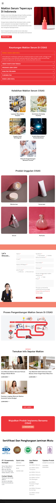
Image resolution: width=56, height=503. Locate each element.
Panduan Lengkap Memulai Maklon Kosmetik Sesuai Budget (12, 397)
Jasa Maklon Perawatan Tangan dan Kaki (34, 483)
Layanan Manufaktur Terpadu (17, 114)
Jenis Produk (20, 270)
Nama (18, 254)
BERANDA (18, 463)
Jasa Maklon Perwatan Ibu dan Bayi (35, 489)
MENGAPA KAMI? (20, 465)
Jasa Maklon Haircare (34, 472)
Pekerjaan (39, 268)
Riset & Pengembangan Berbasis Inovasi (28, 159)
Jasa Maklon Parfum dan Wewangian (34, 478)
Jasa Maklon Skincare (34, 465)
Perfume (42, 235)
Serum (14, 235)
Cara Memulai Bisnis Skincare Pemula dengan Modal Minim (13, 373)
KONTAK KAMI (19, 471)
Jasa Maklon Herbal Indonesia (34, 493)
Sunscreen (42, 204)
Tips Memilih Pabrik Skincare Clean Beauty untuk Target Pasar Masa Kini (41, 373)
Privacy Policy (39, 291)
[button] (28, 407)
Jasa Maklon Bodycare (35, 475)
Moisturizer (14, 204)
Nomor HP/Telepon (21, 264)
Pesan (38, 279)
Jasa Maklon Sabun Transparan (34, 468)
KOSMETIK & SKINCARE (48, 463)
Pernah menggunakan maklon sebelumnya (43, 274)
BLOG (17, 468)
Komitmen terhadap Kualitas (38, 114)
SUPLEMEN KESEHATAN (45, 466)
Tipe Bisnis (39, 254)
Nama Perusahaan (41, 257)
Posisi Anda (39, 262)
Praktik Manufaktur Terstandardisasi (38, 137)
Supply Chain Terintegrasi (17, 137)
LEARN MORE (4, 377)
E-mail (18, 259)
